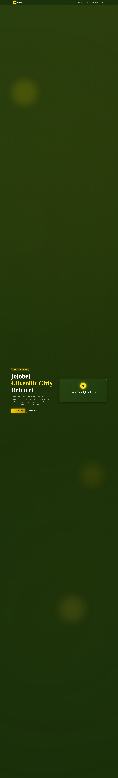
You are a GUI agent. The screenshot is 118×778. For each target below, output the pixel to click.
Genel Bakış (81, 2)
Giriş (88, 2)
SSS (102, 2)
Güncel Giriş (95, 2)
